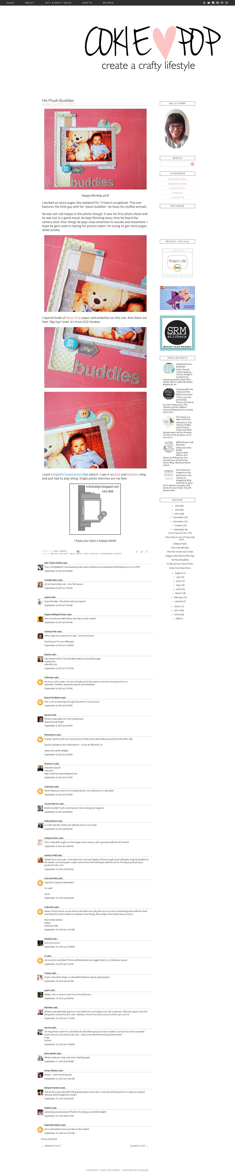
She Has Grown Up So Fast (180, 551)
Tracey (47, 973)
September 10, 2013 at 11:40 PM (59, 1044)
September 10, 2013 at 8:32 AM (59, 897)
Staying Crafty (51, 925)
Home (10, 3)
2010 (176, 614)
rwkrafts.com (50, 664)
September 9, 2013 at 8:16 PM (58, 794)
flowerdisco (50, 734)
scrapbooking (177, 197)
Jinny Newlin (50, 1053)
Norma (47, 1027)
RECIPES (108, 3)
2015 (177, 505)
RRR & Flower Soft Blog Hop (184, 443)
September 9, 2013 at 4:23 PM (58, 725)
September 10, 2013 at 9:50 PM (59, 998)
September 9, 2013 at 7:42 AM (58, 588)
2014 (177, 509)
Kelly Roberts (51, 820)
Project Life (177, 192)
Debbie (47, 1107)
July (178, 577)
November (178, 521)
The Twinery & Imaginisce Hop (183, 471)
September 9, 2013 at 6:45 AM (58, 570)
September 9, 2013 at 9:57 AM (58, 622)
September (179, 529)
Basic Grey (76, 554)
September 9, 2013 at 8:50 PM (58, 828)
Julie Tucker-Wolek (53, 562)
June (178, 581)
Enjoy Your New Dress (180, 567)
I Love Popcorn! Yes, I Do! (180, 532)
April (178, 589)
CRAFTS (87, 3)
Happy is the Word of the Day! (180, 555)
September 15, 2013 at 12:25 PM (59, 1133)
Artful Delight (59, 554)
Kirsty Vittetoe (51, 1070)
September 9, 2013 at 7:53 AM (58, 605)
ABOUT (29, 3)
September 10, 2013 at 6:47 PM (59, 981)
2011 (176, 610)
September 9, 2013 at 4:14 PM (58, 705)
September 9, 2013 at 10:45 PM (59, 846)
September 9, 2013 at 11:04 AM (59, 645)
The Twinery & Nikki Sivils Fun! (183, 418)
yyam (47, 990)
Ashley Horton (51, 838)
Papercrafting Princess (55, 614)
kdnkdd (48, 938)
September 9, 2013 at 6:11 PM (58, 777)
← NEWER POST (51, 1145)
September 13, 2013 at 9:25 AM (59, 1098)
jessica (47, 714)
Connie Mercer (51, 803)
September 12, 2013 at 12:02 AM (59, 1078)
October (178, 525)
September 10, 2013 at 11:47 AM (59, 929)
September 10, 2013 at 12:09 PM (59, 946)
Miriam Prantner (52, 1087)
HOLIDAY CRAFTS (177, 188)
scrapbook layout (111, 554)
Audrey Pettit (50, 855)
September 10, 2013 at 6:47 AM (59, 869)
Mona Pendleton (52, 697)
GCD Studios (91, 554)
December (178, 517)
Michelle (48, 1007)
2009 (178, 618)
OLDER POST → (139, 1145)
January (179, 601)
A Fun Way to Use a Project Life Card (180, 538)
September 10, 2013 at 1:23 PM (59, 964)
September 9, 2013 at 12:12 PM (59, 668)
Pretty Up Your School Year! (180, 563)
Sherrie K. (49, 763)
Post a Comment (49, 1139)
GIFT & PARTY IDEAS (58, 3)
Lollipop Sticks (180, 543)
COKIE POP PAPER (110, 1170)
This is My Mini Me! (180, 547)
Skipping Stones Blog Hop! (184, 365)
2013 (176, 513)
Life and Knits (51, 878)
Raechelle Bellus (52, 1124)
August (178, 573)
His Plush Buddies (180, 559)
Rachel (47, 654)
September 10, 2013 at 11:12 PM (59, 1018)
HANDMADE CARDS (177, 183)
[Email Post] (78, 551)
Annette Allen (50, 580)
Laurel (47, 597)
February (178, 597)
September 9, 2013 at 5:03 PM (58, 754)
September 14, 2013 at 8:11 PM (59, 1115)
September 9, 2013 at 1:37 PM (58, 688)
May (178, 585)
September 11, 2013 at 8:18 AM (59, 1061)
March (178, 593)
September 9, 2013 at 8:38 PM (58, 811)
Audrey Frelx (50, 631)
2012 (176, 606)
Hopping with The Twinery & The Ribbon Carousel (184, 392)
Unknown (49, 677)
